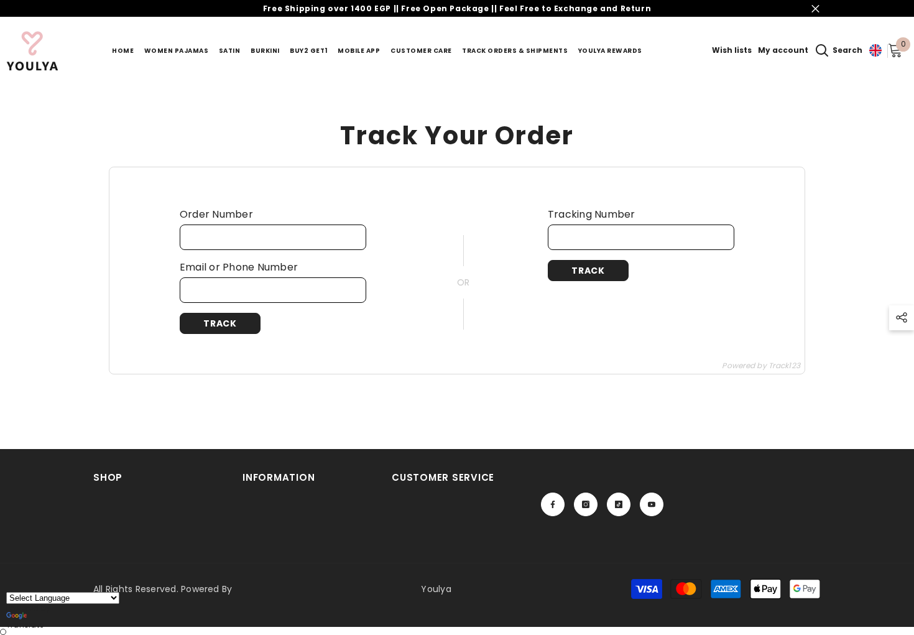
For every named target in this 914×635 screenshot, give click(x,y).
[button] (901, 317)
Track (220, 323)
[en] (875, 51)
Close (815, 8)
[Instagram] (586, 504)
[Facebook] (553, 504)
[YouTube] (651, 504)
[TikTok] (618, 504)
